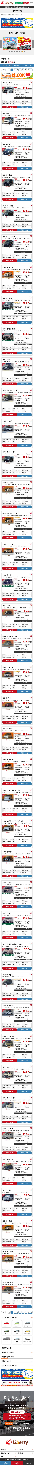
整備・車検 (19, 3)
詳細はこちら (24, 107)
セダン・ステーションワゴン (17, 1342)
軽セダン (6, 1326)
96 (26, 70)
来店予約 (26, 3)
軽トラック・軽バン (28, 1341)
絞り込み (5, 65)
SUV (17, 1334)
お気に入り (28, 65)
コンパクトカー (27, 1334)
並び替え (16, 65)
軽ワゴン (17, 1326)
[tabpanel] (9, 43)
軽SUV (6, 1334)
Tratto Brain (24, 1459)
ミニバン (6, 1341)
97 (28, 70)
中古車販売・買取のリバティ (8, 14)
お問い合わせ (9, 107)
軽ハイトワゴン (27, 1326)
